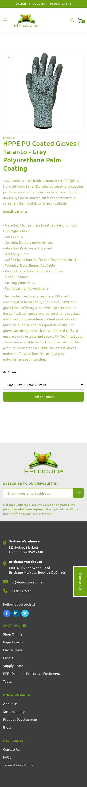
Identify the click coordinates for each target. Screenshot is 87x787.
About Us (10, 704)
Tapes (7, 681)
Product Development (20, 719)
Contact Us (11, 749)
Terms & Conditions (18, 765)
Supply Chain (13, 666)
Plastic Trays (12, 650)
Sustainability (13, 711)
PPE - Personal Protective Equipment (31, 673)
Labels (8, 658)
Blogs (7, 727)
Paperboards (13, 642)
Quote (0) (81, 581)
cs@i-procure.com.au (28, 582)
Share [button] (12, 372)
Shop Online (12, 634)
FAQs (7, 757)
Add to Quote (44, 397)
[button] (5, 20)
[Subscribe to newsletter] (78, 493)
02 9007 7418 (21, 591)
